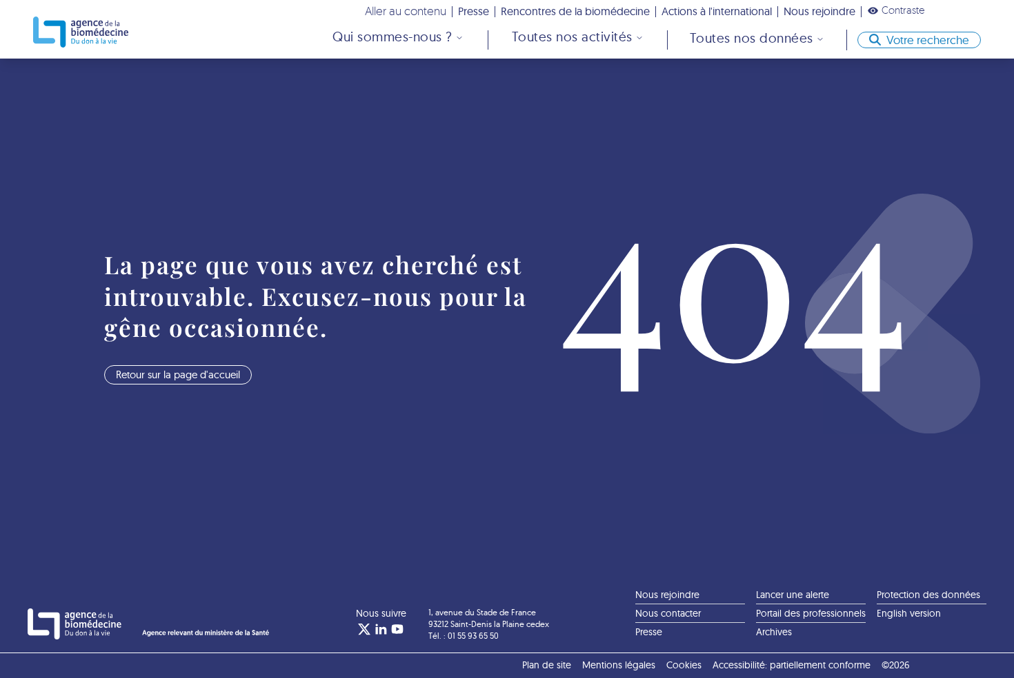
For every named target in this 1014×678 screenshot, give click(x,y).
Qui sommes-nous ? (392, 36)
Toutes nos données (751, 38)
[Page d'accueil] (80, 32)
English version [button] (909, 613)
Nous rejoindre (819, 11)
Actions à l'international (717, 11)
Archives (774, 632)
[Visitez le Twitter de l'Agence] (364, 629)
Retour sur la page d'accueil (178, 374)
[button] (896, 10)
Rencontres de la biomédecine (575, 11)
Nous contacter (668, 613)
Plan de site (546, 665)
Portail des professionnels (811, 613)
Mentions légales (618, 665)
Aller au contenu (405, 10)
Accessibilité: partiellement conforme (792, 665)
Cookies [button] (684, 665)
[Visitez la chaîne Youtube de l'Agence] (397, 629)
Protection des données (928, 594)
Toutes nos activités (572, 36)
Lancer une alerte (792, 594)
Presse (473, 11)
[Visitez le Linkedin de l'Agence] (380, 629)
